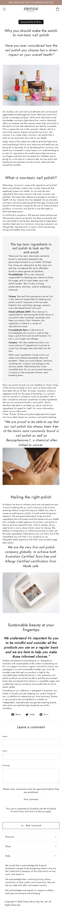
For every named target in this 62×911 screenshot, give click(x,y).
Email (5, 751)
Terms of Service (37, 811)
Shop (8, 846)
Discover (9, 836)
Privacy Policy (17, 811)
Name (5, 736)
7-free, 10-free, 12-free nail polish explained (23, 414)
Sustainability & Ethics (31, 21)
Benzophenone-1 (17, 440)
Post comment (31, 799)
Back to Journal (33, 825)
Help (7, 855)
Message (6, 765)
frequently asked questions (15, 539)
